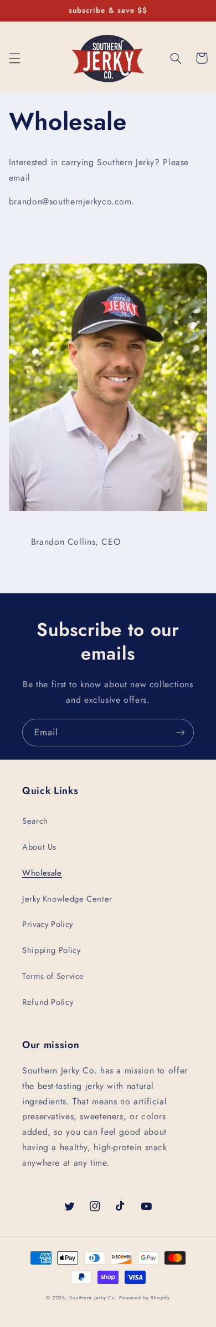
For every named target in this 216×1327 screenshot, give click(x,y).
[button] (14, 58)
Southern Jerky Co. (93, 1297)
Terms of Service (53, 976)
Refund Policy (47, 1002)
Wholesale (42, 873)
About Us (39, 847)
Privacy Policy (47, 924)
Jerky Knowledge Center (67, 899)
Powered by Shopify (144, 1297)
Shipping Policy (51, 950)
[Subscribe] (180, 732)
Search (35, 821)
